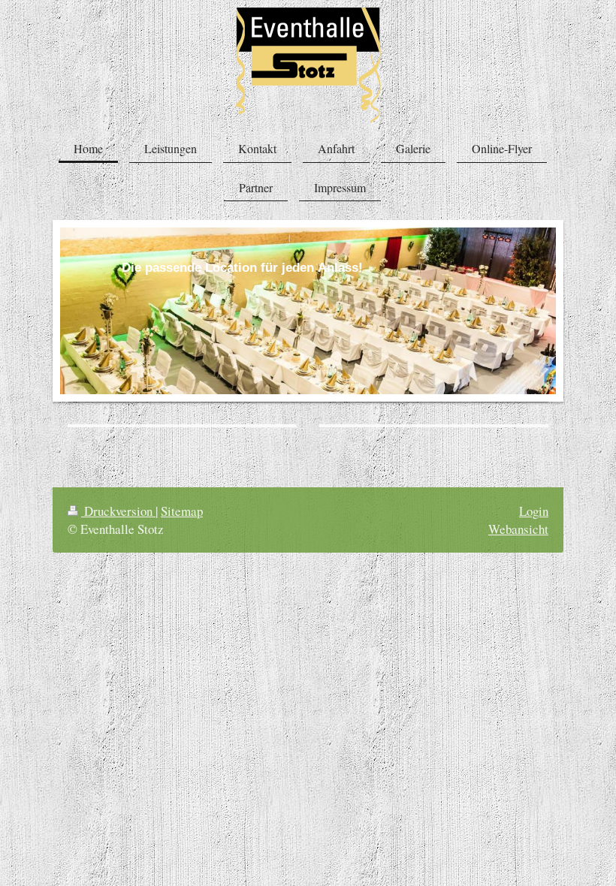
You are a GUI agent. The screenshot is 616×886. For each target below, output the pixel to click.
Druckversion (118, 511)
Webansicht (518, 529)
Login (533, 511)
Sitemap (182, 511)
